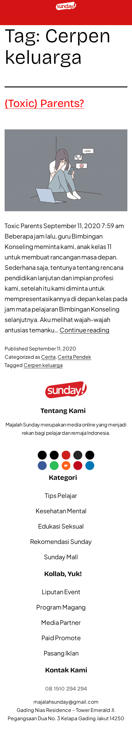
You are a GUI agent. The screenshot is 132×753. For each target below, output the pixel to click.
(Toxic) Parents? (44, 103)
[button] (8, 19)
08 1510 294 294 (66, 688)
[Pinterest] (77, 465)
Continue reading (84, 330)
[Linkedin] (89, 465)
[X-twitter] (42, 455)
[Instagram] (77, 455)
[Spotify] (54, 465)
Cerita (48, 357)
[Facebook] (42, 465)
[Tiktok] (54, 455)
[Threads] (89, 455)
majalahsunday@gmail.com (66, 701)
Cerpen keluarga (43, 365)
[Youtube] (66, 455)
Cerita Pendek (74, 357)
